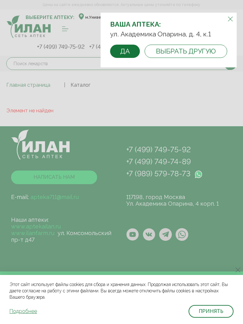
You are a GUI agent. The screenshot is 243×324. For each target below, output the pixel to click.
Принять (211, 311)
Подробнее (23, 311)
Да (125, 51)
